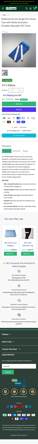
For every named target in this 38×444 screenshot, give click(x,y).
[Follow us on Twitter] (11, 406)
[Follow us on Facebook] (8, 406)
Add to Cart (19, 104)
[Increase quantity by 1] (21, 90)
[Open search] (27, 8)
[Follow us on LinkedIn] (30, 406)
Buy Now (19, 109)
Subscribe (8, 372)
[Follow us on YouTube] (22, 406)
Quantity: (5, 90)
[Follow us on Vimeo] (26, 406)
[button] (19, 135)
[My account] (30, 8)
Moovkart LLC (23, 435)
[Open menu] (3, 8)
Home (4, 15)
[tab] (6, 151)
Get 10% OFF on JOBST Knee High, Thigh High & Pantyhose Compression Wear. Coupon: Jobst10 (19, 2)
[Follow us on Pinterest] (19, 406)
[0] (34, 8)
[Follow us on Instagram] (15, 406)
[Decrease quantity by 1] (11, 90)
